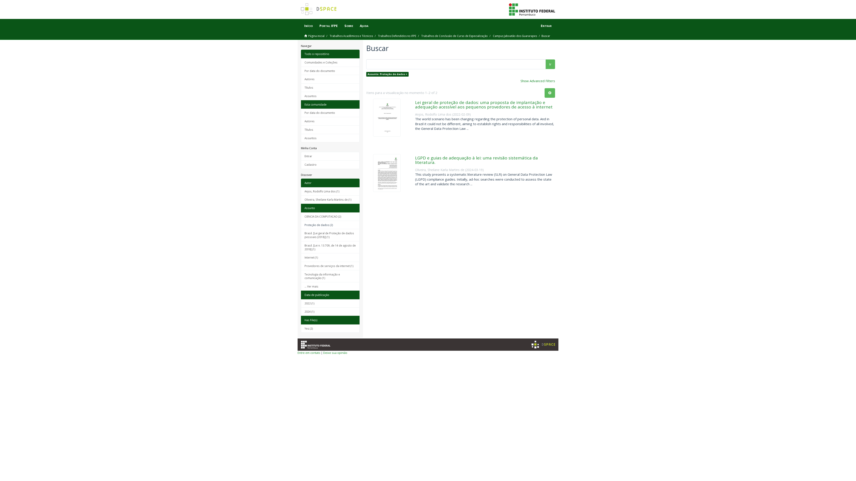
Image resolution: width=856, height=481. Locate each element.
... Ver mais (311, 286)
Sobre (348, 25)
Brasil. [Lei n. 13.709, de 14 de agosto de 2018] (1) (330, 247)
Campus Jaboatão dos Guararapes (515, 36)
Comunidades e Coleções (321, 62)
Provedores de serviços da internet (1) (329, 266)
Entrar (308, 156)
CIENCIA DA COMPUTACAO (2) (323, 216)
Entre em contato (309, 353)
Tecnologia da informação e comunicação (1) (322, 276)
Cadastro (311, 164)
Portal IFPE (328, 25)
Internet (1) (311, 257)
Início (308, 25)
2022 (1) (310, 303)
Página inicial (316, 36)
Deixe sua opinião (335, 353)
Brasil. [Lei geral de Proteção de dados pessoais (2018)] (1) (329, 235)
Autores (310, 79)
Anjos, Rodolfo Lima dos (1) (322, 191)
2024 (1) (310, 311)
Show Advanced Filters (538, 81)
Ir (550, 64)
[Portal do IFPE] (532, 9)
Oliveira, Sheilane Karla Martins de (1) (328, 199)
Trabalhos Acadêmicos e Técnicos (351, 36)
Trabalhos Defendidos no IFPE (397, 36)
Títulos (309, 87)
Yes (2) (309, 328)
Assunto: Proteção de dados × (387, 74)
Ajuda (364, 25)
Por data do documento (320, 71)
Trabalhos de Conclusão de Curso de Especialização (454, 36)
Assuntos (311, 96)
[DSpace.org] (543, 345)
